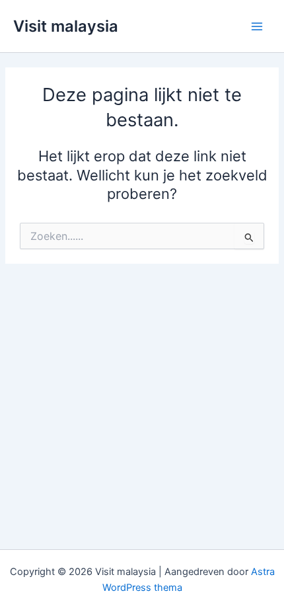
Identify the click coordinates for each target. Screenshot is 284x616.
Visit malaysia (65, 26)
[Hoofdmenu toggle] (257, 26)
